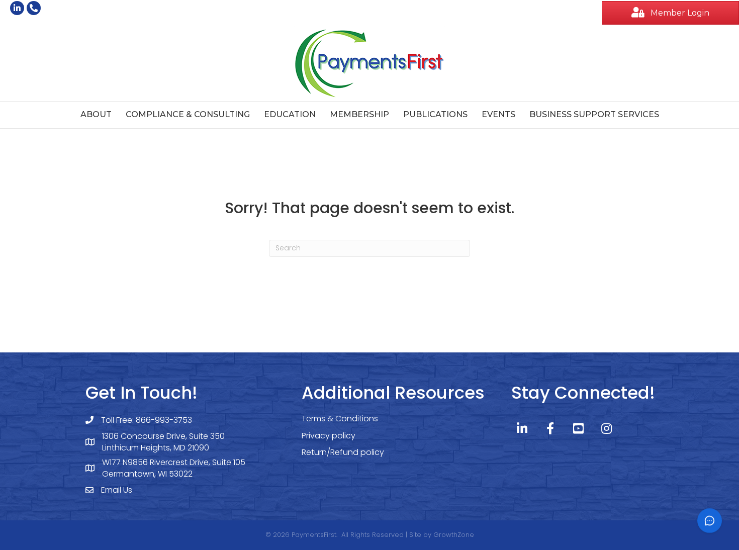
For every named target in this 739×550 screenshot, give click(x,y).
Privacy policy (328, 435)
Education (290, 114)
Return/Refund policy (343, 452)
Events (498, 114)
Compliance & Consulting (188, 114)
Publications (435, 114)
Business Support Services (594, 114)
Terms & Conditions (340, 418)
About (96, 114)
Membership (359, 114)
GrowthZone (453, 534)
